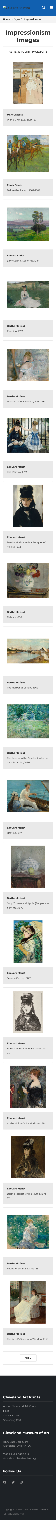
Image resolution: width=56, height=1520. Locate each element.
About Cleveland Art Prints (19, 1406)
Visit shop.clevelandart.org (19, 1458)
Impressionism (32, 19)
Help (6, 1410)
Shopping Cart (12, 1420)
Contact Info (11, 1415)
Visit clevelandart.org (16, 1453)
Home (6, 19)
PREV (28, 1358)
